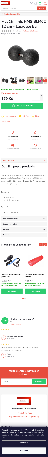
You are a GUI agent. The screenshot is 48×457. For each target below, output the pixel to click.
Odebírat (39, 381)
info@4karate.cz (26, 413)
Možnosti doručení (11, 93)
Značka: (5, 122)
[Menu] (45, 3)
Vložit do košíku (24, 106)
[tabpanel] (12, 272)
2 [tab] (25, 298)
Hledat (41, 8)
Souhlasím (24, 450)
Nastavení (24, 443)
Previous (41, 244)
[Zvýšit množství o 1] (41, 95)
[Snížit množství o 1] (41, 98)
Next (45, 244)
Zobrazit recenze (15, 325)
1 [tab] (23, 298)
